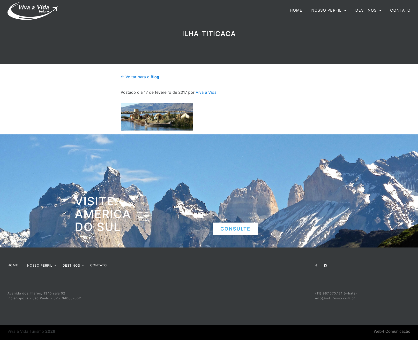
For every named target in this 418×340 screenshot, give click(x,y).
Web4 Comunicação (392, 331)
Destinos (366, 10)
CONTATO (400, 10)
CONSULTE (235, 229)
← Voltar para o (140, 76)
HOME (296, 10)
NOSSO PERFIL (327, 10)
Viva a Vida (206, 92)
